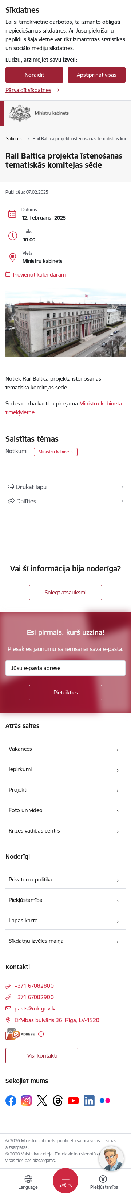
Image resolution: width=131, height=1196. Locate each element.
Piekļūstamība (26, 899)
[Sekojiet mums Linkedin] (89, 1100)
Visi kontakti (42, 1055)
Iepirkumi (20, 769)
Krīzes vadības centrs (34, 830)
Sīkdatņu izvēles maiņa (36, 940)
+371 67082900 (34, 997)
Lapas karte (23, 920)
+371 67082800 (34, 985)
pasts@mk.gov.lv (35, 1008)
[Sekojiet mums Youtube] (73, 1100)
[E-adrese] (20, 1034)
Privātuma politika (30, 879)
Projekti (18, 789)
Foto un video (26, 810)
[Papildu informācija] (41, 1034)
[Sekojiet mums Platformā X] (42, 1100)
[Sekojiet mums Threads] (57, 1100)
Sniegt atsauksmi (65, 592)
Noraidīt (34, 74)
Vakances (20, 748)
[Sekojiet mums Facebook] (10, 1100)
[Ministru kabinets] (69, 121)
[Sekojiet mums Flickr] (104, 1100)
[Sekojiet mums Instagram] (26, 1100)
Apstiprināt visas (96, 74)
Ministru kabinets (56, 451)
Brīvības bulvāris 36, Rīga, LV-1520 (57, 1020)
